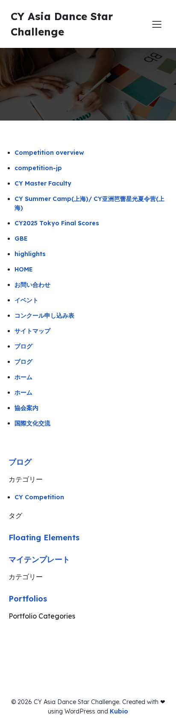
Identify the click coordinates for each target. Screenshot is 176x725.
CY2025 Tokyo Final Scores (57, 223)
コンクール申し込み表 (44, 315)
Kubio (119, 711)
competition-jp (38, 168)
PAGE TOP (162, 695)
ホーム (23, 377)
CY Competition (39, 497)
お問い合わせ (32, 285)
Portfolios (28, 599)
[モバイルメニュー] (156, 24)
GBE (21, 238)
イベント (26, 300)
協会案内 (26, 408)
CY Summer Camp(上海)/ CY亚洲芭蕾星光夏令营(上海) (89, 203)
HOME (24, 269)
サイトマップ (32, 331)
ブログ (23, 346)
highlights (30, 254)
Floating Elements (44, 537)
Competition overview (49, 152)
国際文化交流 (32, 423)
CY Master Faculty (43, 183)
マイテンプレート (39, 559)
